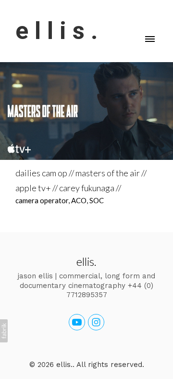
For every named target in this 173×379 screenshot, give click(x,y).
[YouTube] (77, 322)
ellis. (86, 261)
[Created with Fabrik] (4, 330)
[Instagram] (96, 322)
